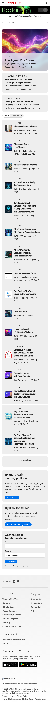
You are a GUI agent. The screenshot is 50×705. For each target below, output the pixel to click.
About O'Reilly (10, 594)
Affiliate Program (10, 618)
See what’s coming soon (17, 524)
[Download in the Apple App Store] (10, 666)
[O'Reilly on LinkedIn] (14, 581)
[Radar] (16, 10)
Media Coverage (10, 611)
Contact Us (36, 599)
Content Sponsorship (11, 626)
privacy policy (22, 565)
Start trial (11, 497)
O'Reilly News (8, 607)
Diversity (6, 622)
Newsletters (36, 603)
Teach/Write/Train (10, 599)
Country (8, 551)
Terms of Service (8, 696)
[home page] (14, 3)
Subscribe (11, 561)
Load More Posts (25, 460)
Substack (20, 15)
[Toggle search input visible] (47, 3)
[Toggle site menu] (3, 3)
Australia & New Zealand (13, 639)
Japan (5, 643)
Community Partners (11, 614)
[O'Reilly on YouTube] (18, 581)
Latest (6, 116)
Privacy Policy (37, 607)
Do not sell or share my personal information (20, 684)
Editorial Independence (11, 699)
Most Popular (17, 116)
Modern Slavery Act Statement (34, 699)
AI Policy (35, 611)
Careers (6, 603)
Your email (9, 541)
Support (35, 594)
